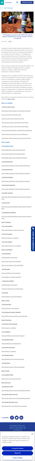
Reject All (17, 453)
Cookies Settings (17, 458)
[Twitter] (17, 418)
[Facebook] (12, 418)
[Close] (32, 434)
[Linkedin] (21, 418)
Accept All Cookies (17, 448)
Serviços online (27, 2)
